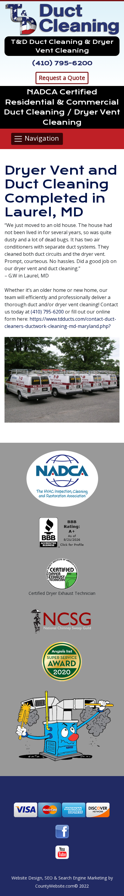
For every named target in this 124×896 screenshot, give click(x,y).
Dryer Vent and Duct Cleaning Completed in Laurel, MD (61, 191)
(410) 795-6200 (62, 63)
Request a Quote (62, 78)
